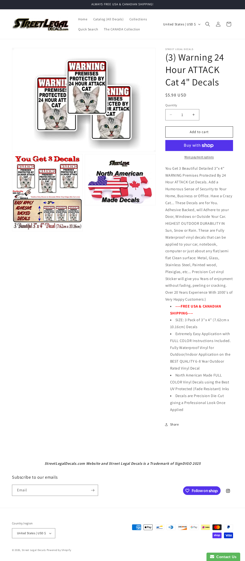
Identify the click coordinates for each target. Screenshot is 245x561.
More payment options (199, 157)
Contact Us (225, 557)
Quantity (171, 105)
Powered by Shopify (59, 550)
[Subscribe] (92, 490)
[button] (207, 24)
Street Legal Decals (34, 550)
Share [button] (174, 424)
